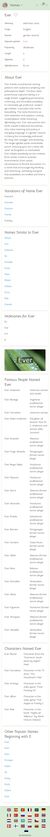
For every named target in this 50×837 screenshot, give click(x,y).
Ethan (7, 237)
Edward (8, 250)
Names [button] (15, 5)
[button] (37, 5)
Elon (6, 748)
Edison (8, 286)
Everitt (7, 214)
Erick (7, 784)
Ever (25, 41)
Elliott (7, 280)
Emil (6, 796)
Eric (6, 244)
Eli (5, 256)
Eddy (7, 778)
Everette (8, 202)
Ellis (6, 298)
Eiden (7, 766)
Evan (7, 268)
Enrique (8, 760)
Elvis (6, 754)
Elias (6, 274)
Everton (8, 208)
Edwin (7, 790)
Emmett (8, 262)
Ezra (6, 292)
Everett (8, 304)
